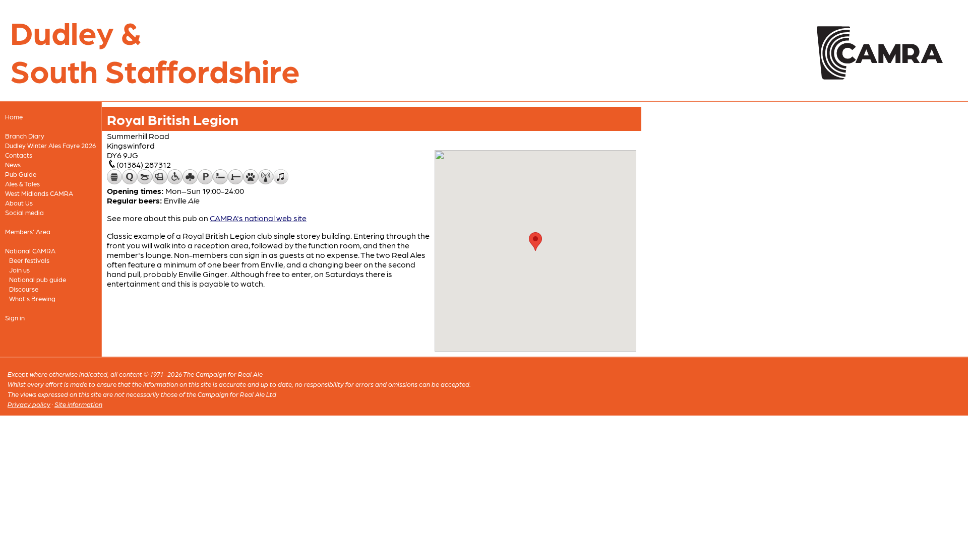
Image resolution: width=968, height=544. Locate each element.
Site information (78, 404)
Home (14, 116)
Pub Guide (20, 174)
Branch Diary (24, 136)
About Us (19, 203)
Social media (24, 212)
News (13, 164)
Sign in (15, 317)
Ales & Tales (22, 183)
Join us (19, 270)
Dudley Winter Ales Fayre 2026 (50, 145)
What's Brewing (32, 298)
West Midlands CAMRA (39, 193)
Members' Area (27, 231)
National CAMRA (30, 250)
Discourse (23, 289)
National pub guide (37, 279)
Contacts (18, 155)
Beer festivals (29, 260)
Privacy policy (29, 404)
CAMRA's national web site (258, 218)
